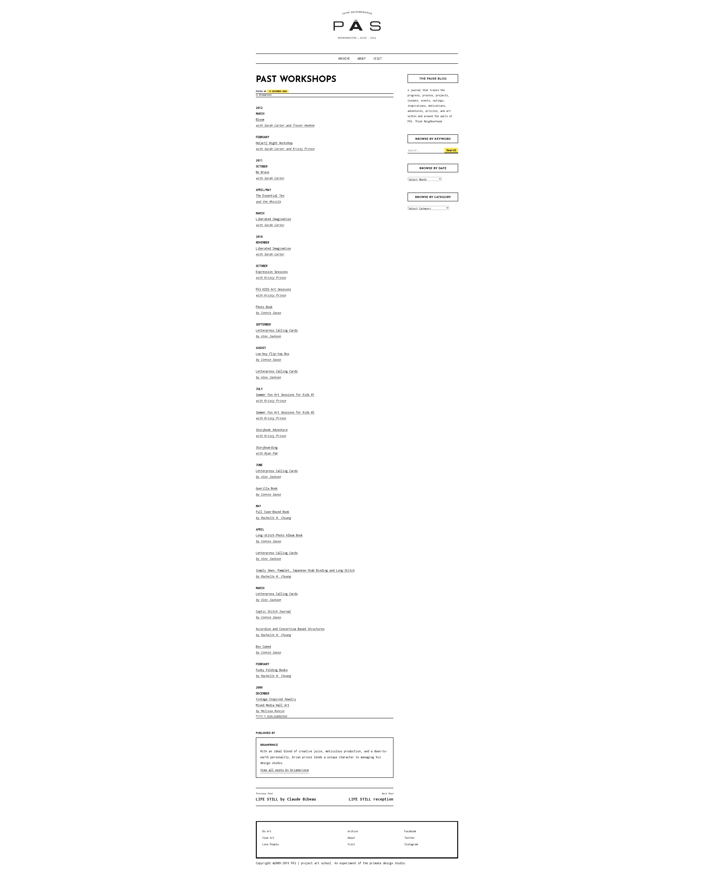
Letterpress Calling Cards (277, 553)
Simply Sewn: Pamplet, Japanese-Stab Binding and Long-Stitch (305, 570)
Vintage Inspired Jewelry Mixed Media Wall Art (276, 705)
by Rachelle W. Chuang (273, 517)
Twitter (409, 837)
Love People (270, 844)
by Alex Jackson (268, 558)
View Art (268, 837)
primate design (382, 863)
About (361, 58)
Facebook (410, 831)
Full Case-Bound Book (272, 511)
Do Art (266, 831)
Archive (344, 58)
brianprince (265, 95)
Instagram (411, 844)
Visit (377, 58)
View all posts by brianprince (284, 770)
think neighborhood (277, 716)
